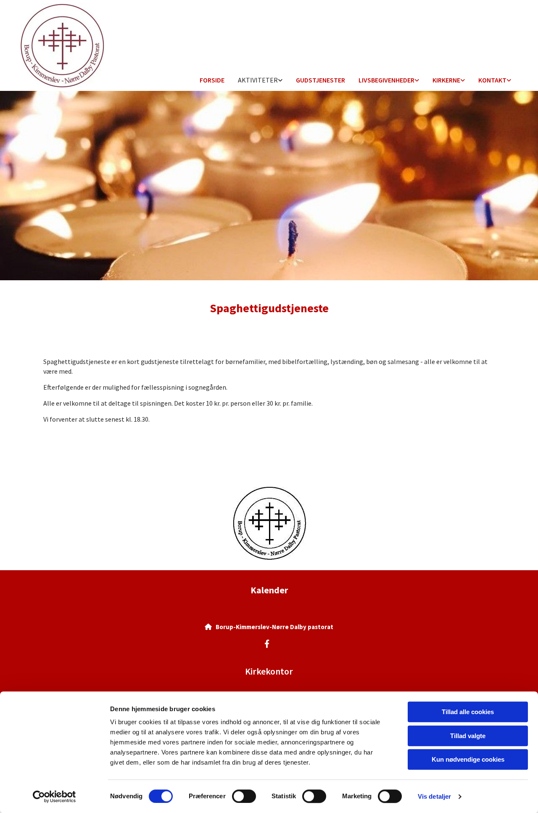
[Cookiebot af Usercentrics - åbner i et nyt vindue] (54, 796)
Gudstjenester (320, 80)
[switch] (244, 796)
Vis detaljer (434, 796)
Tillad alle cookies (468, 711)
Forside (212, 80)
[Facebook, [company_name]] (267, 643)
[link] (260, 80)
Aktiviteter (258, 80)
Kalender (269, 590)
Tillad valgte (467, 735)
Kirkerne (446, 80)
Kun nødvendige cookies (468, 759)
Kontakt (492, 80)
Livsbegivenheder (386, 80)
